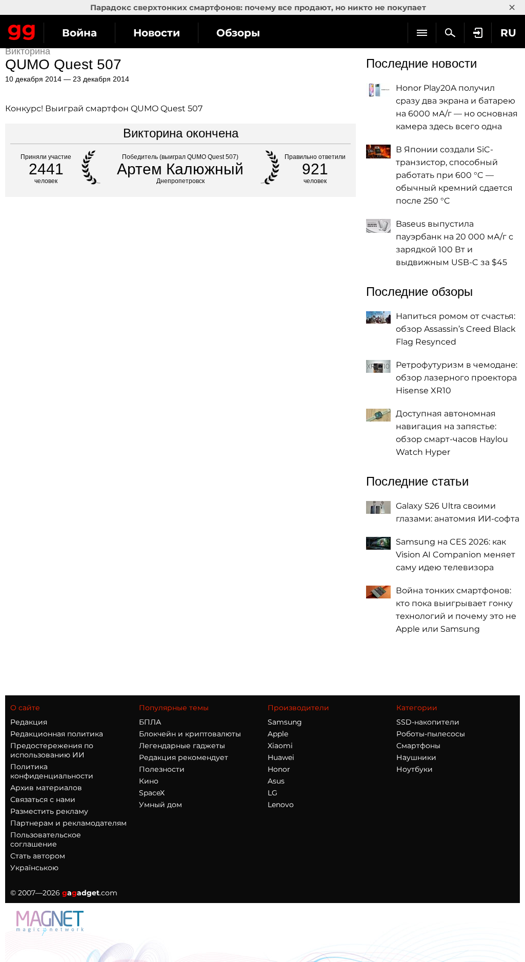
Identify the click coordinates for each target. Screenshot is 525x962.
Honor (279, 769)
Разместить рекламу (49, 811)
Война (79, 33)
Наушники (416, 757)
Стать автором (37, 855)
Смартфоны (418, 745)
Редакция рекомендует (183, 757)
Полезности (162, 769)
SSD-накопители (427, 722)
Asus (276, 781)
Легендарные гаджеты (182, 745)
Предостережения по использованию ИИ (51, 750)
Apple (278, 733)
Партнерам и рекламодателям (68, 823)
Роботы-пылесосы (430, 733)
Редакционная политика (56, 733)
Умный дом (160, 804)
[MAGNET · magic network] (51, 933)
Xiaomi (280, 745)
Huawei (281, 757)
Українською (34, 867)
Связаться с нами (42, 799)
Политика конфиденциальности (51, 771)
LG (272, 792)
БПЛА (150, 722)
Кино (148, 781)
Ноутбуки (414, 769)
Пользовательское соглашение (45, 839)
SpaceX (152, 792)
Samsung (285, 722)
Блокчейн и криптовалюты (190, 733)
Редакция (28, 722)
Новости (156, 33)
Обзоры (238, 33)
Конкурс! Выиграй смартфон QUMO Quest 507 (104, 108)
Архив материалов (46, 787)
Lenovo (281, 804)
